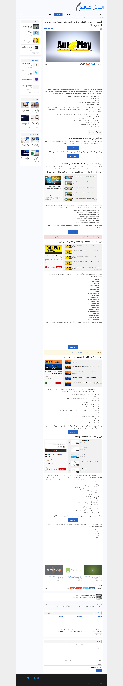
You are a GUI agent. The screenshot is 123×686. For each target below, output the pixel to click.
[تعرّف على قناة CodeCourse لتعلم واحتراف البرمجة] (25, 118)
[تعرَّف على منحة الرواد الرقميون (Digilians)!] (53, 622)
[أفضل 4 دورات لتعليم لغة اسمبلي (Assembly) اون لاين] (25, 153)
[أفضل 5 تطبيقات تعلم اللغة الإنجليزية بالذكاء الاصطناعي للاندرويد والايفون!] (36, 33)
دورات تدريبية (47, 28)
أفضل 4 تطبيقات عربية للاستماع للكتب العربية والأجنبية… (27, 40)
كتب (100, 14)
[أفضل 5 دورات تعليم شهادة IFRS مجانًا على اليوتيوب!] (25, 140)
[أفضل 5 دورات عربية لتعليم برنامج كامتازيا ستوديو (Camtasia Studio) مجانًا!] (73, 570)
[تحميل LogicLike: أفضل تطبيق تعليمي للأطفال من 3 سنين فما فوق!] (36, 79)
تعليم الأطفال (67, 14)
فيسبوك (97, 529)
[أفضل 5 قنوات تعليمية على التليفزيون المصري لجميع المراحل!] (35, 105)
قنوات (93, 14)
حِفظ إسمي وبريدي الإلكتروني (95, 667)
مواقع (85, 14)
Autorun (100, 109)
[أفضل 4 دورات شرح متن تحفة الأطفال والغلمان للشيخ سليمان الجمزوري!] (35, 140)
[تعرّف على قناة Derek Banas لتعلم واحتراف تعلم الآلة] (25, 105)
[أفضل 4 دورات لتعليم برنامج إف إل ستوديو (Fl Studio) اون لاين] (54, 570)
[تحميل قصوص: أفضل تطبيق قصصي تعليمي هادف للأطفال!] (36, 65)
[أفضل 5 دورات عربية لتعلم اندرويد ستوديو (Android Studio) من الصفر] (93, 570)
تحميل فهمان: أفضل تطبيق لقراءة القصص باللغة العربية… (27, 72)
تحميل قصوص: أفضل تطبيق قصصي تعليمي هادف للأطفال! (26, 64)
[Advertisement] (73, 77)
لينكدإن (97, 537)
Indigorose (85, 109)
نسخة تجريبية (73, 156)
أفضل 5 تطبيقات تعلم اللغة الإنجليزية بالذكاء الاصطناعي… (27, 33)
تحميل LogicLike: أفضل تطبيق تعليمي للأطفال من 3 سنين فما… (27, 79)
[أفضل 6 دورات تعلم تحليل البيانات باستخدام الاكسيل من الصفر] (35, 153)
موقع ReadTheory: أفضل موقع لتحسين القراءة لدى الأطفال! (27, 86)
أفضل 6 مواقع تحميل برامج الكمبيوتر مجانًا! (82, 352)
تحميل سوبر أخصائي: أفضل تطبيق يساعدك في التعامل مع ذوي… (27, 47)
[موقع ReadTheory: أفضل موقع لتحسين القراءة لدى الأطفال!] (36, 87)
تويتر (98, 531)
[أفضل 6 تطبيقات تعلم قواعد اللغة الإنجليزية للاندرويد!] (36, 26)
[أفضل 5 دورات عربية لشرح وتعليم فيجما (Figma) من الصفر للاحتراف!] (73, 622)
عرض (90, 132)
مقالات (49, 14)
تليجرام (97, 535)
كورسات (58, 14)
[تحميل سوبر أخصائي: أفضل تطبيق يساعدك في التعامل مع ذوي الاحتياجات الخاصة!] (36, 48)
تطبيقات (77, 14)
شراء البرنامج (73, 147)
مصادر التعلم (97, 585)
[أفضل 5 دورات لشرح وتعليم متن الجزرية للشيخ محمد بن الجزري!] (92, 622)
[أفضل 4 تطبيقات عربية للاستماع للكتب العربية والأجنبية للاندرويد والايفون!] (36, 40)
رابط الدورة (73, 231)
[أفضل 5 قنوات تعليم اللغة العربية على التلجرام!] (35, 118)
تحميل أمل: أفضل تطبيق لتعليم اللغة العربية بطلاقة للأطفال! (57, 606)
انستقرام (96, 533)
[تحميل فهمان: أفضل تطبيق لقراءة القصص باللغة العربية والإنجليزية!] (36, 72)
